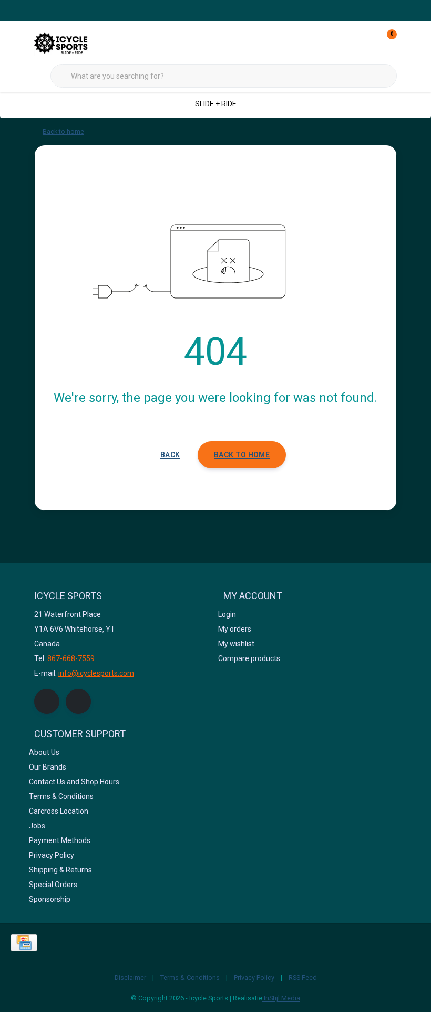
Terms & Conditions (190, 978)
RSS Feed (303, 978)
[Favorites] (367, 42)
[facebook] (46, 701)
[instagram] (78, 701)
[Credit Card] (24, 942)
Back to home (242, 455)
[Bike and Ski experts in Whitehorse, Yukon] (73, 42)
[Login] (347, 42)
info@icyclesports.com (96, 673)
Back (170, 455)
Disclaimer (130, 978)
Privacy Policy (254, 978)
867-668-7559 (71, 658)
